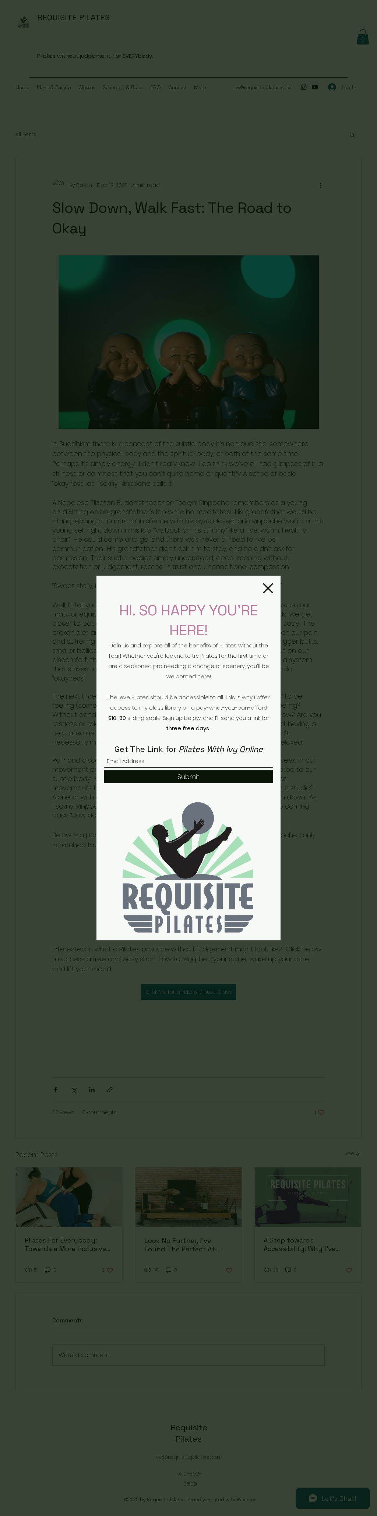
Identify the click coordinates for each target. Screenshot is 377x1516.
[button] (268, 588)
